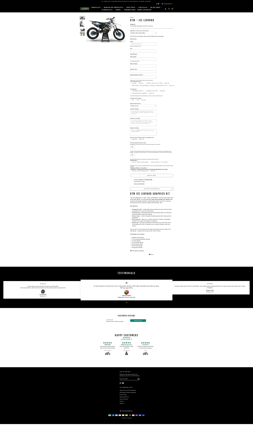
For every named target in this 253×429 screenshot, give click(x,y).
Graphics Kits (96, 7)
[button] (125, 357)
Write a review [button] (138, 320)
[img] (126, 337)
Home (131, 17)
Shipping (139, 26)
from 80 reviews (125, 339)
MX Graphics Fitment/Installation (128, 392)
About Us (122, 403)
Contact (122, 401)
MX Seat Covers (156, 7)
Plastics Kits (143, 7)
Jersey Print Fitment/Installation (128, 390)
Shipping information (152, 188)
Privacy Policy (123, 394)
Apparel (118, 10)
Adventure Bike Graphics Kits (113, 7)
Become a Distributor (144, 10)
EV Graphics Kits (107, 10)
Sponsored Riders (129, 10)
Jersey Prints (131, 7)
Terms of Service (124, 399)
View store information (139, 183)
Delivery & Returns (124, 396)
